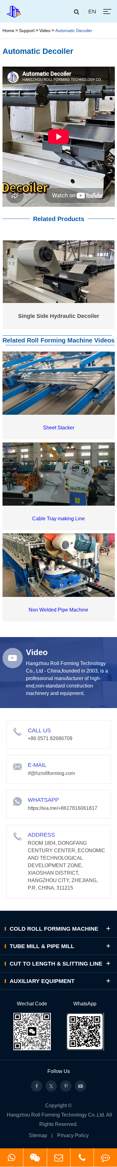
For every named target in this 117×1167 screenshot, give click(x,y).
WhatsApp (84, 1003)
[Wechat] (34, 1157)
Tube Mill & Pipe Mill (42, 946)
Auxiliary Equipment (42, 981)
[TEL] (82, 1157)
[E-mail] (58, 1157)
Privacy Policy (73, 1135)
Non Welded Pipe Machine (58, 609)
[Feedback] (105, 1157)
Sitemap (38, 1135)
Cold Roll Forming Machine (54, 929)
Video (45, 30)
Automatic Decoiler (73, 30)
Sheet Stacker (58, 427)
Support (27, 30)
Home (8, 30)
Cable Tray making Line (58, 518)
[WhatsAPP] (11, 1157)
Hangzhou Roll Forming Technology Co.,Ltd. (56, 1114)
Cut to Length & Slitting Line (56, 964)
